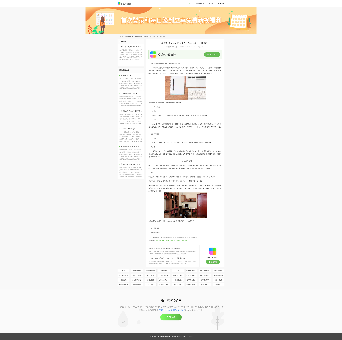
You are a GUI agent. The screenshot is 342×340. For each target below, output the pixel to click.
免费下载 (214, 262)
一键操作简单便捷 (181, 240)
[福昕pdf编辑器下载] (171, 20)
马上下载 (213, 54)
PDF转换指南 (200, 3)
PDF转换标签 (189, 336)
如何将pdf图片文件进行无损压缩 (165, 240)
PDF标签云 (221, 3)
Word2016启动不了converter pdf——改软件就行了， (170, 258)
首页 (190, 3)
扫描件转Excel (155, 232)
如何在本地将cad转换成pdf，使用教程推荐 (166, 248)
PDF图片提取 (155, 228)
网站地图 (181, 336)
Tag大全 (210, 3)
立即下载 (171, 317)
